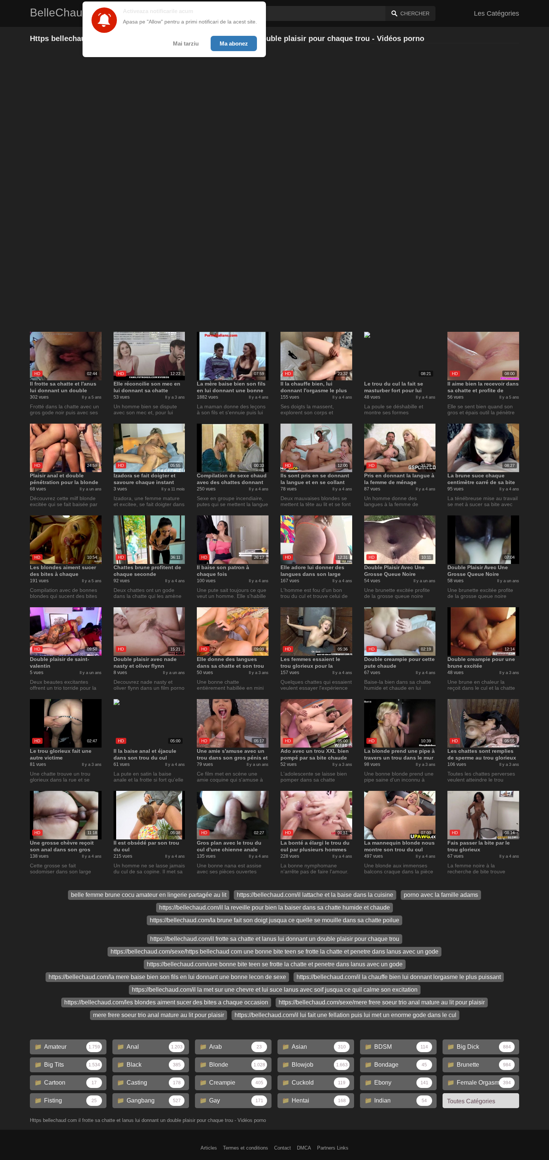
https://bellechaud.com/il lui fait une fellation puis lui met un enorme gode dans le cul (345, 1015)
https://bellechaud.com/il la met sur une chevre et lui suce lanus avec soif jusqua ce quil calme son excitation (275, 989)
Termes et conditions (245, 1148)
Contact (282, 1148)
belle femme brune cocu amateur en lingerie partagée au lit (148, 895)
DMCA (304, 1148)
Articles (209, 1148)
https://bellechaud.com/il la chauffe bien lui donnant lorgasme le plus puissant (399, 977)
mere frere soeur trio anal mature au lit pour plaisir (158, 1015)
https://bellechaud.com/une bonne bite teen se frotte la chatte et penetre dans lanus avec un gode (275, 964)
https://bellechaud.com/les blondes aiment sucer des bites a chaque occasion (166, 1002)
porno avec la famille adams (441, 895)
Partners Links (332, 1148)
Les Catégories (496, 13)
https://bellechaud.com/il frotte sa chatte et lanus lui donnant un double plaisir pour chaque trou (274, 939)
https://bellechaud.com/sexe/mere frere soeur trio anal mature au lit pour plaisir (382, 1002)
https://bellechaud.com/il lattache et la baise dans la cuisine (315, 895)
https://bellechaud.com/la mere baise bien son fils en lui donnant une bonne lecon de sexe (167, 977)
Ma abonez (234, 43)
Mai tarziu (186, 43)
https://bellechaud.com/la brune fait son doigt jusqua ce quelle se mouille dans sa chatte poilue (274, 920)
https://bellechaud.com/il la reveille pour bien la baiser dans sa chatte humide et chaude (274, 907)
